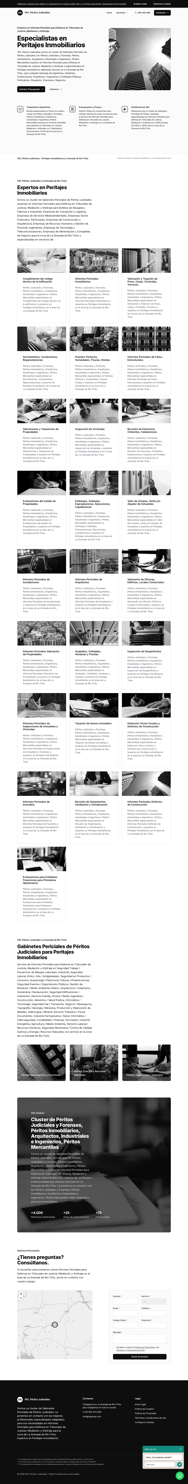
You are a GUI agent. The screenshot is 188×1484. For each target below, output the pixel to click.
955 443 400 (144, 12)
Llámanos (54, 89)
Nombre (117, 1296)
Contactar (161, 12)
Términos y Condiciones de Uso (130, 1350)
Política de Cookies (144, 1409)
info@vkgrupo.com (92, 1416)
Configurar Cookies (144, 1422)
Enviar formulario (140, 1356)
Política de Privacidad (144, 1347)
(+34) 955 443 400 (92, 1412)
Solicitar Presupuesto (29, 89)
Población (146, 1320)
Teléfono (146, 1308)
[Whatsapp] (180, 1476)
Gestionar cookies (162, 4)
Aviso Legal (140, 1404)
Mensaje (117, 1332)
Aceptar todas (140, 4)
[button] (54, 1324)
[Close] (180, 1449)
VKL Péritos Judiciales (37, 12)
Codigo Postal (120, 1320)
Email (116, 1308)
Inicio (109, 12)
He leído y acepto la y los (137, 1348)
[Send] (179, 1464)
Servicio (145, 1296)
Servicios (120, 12)
